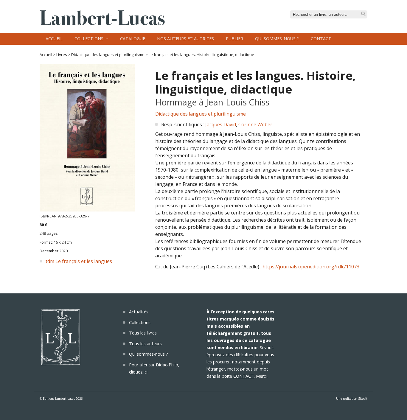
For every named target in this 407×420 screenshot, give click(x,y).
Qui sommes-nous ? (277, 38)
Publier (234, 38)
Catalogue (132, 38)
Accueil (54, 38)
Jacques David (220, 124)
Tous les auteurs (145, 343)
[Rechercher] (363, 13)
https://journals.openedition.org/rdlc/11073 (310, 266)
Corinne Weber (255, 124)
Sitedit (362, 398)
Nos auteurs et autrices (185, 38)
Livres (61, 54)
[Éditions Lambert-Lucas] (102, 23)
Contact (321, 38)
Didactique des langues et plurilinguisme (108, 54)
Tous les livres (143, 333)
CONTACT (243, 376)
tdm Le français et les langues (79, 261)
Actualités (138, 312)
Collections (88, 38)
